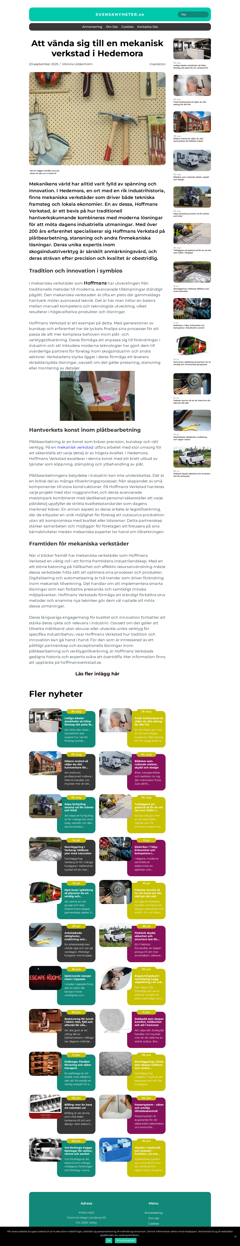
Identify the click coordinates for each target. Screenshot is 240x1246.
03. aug (76, 797)
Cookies (128, 27)
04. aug (146, 754)
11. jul (146, 840)
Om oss (112, 27)
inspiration (158, 64)
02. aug (146, 797)
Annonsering (92, 27)
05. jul (146, 926)
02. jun (76, 1141)
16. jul (76, 840)
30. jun (76, 969)
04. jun (146, 1098)
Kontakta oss (147, 27)
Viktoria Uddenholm (77, 64)
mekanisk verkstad (75, 447)
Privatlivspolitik (126, 1240)
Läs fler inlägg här (97, 673)
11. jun (146, 1012)
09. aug (76, 754)
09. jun (146, 1055)
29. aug (76, 711)
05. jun (76, 1098)
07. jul (76, 926)
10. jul (76, 883)
